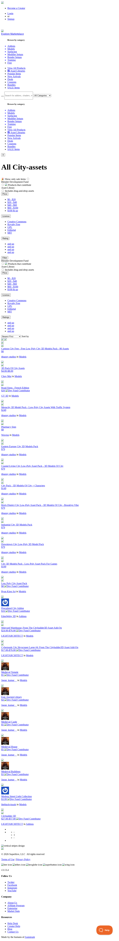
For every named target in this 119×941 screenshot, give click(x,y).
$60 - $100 (12, 207)
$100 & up (12, 210)
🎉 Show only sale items (13, 179)
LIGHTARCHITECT (12, 636)
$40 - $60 (12, 205)
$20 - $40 (12, 202)
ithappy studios (8, 356)
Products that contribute (19, 185)
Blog (9, 929)
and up (10, 244)
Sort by (25, 336)
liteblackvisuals (8, 804)
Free (9, 62)
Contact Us (12, 931)
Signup (10, 19)
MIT (9, 232)
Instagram (12, 888)
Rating (5, 238)
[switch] (28, 179)
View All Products (16, 68)
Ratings (5, 317)
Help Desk (12, 923)
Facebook (12, 885)
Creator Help (13, 926)
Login (10, 13)
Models (22, 356)
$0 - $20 (11, 199)
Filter (4, 258)
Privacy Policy (23, 859)
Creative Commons (16, 221)
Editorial (11, 230)
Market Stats (13, 911)
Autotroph (30, 937)
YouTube (11, 890)
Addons (22, 616)
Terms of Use (7, 859)
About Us (12, 902)
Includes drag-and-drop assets (19, 191)
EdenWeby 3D (8, 616)
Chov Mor (6, 376)
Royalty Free (13, 224)
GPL (9, 227)
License (5, 216)
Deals (10, 79)
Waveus (5, 435)
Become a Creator (16, 8)
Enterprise (12, 908)
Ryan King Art (8, 591)
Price (4, 194)
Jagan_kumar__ (9, 680)
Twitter (10, 882)
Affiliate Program (15, 905)
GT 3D (4, 396)
